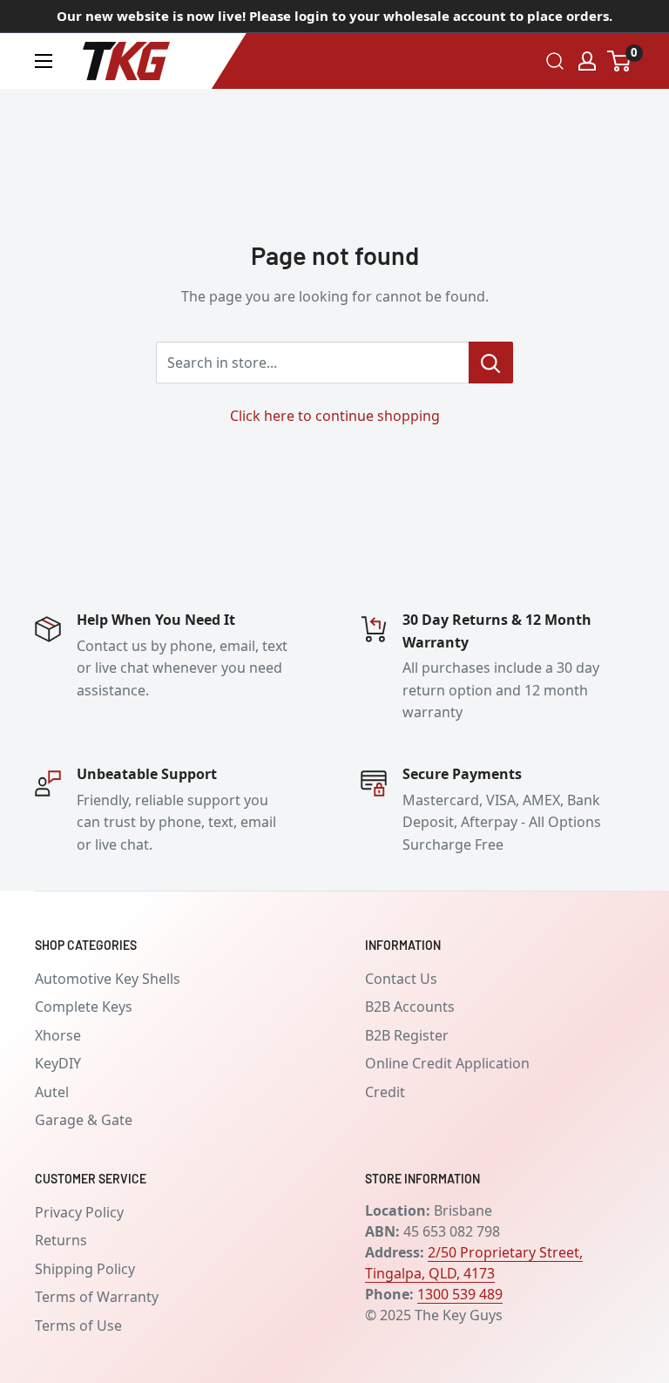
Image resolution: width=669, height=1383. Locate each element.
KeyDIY (58, 1063)
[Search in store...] (491, 362)
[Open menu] (43, 61)
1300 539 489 (460, 1294)
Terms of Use (78, 1325)
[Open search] (554, 61)
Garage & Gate (83, 1119)
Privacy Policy (79, 1212)
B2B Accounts (410, 1006)
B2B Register (407, 1035)
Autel (52, 1092)
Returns (61, 1240)
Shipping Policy (85, 1268)
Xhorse (58, 1035)
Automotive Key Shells (107, 978)
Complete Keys (83, 1006)
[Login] (587, 61)
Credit (385, 1092)
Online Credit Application (447, 1063)
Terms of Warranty (97, 1296)
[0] (620, 61)
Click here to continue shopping (335, 415)
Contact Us (401, 978)
